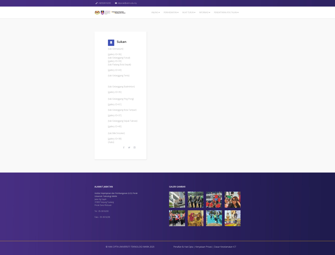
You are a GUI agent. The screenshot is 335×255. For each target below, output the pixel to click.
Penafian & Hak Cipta (183, 246)
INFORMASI (203, 12)
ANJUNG (154, 12)
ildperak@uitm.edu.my (127, 3)
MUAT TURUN (188, 12)
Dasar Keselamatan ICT (225, 246)
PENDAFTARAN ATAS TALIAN (225, 12)
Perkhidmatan (170, 12)
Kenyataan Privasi (203, 246)
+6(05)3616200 (104, 3)
